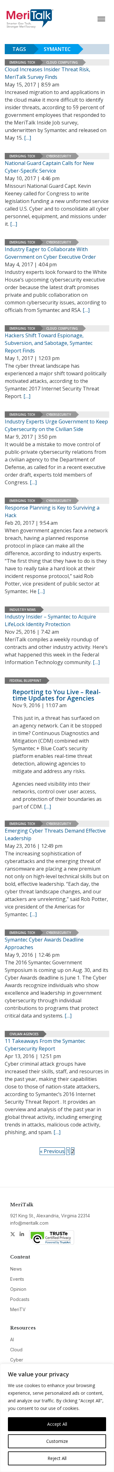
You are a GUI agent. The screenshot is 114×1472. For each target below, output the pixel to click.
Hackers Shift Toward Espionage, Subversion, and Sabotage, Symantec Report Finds (48, 343)
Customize (57, 1441)
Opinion (18, 1289)
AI (12, 1339)
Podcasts (19, 1299)
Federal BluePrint (25, 680)
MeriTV (18, 1309)
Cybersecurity (58, 156)
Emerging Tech (22, 62)
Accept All (57, 1424)
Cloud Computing (62, 62)
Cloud (16, 1349)
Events (17, 1279)
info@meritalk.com (29, 1223)
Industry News (23, 609)
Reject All (57, 1458)
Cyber (16, 1359)
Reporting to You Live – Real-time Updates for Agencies (56, 695)
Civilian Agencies (24, 1034)
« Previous (52, 1151)
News (16, 1269)
